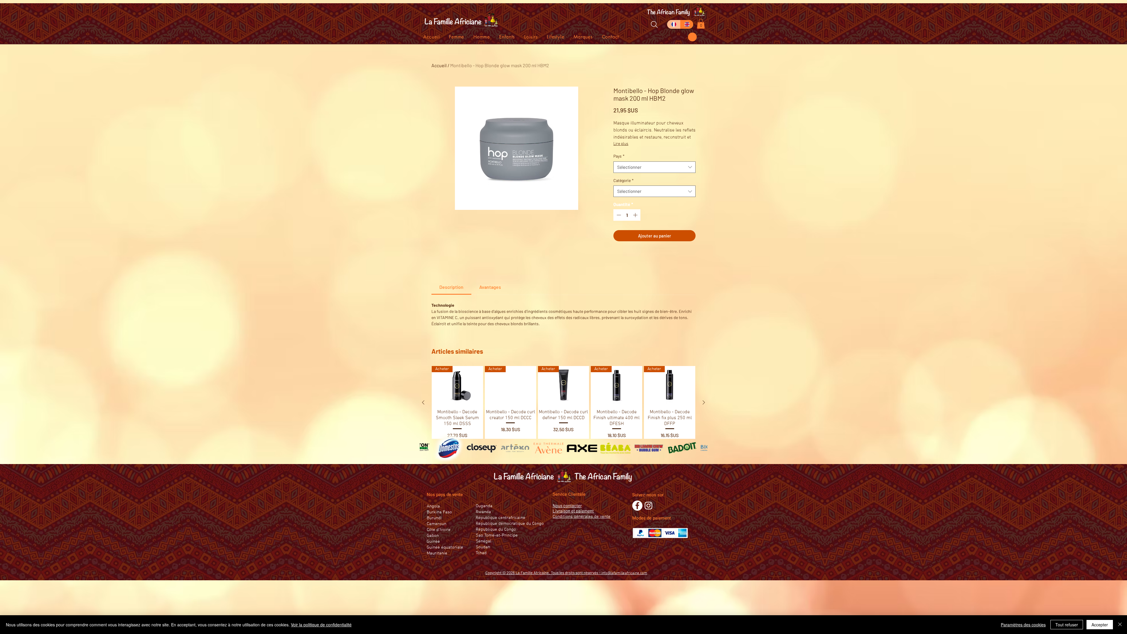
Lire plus (620, 143)
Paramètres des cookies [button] (1023, 625)
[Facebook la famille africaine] (637, 505)
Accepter (1099, 625)
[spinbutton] (627, 215)
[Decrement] (618, 215)
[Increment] (636, 215)
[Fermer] (1119, 624)
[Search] (654, 24)
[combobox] (654, 167)
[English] (686, 24)
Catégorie (623, 180)
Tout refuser (1066, 625)
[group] (563, 402)
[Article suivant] (703, 402)
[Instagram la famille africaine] (648, 505)
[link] (451, 287)
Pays (619, 156)
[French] (673, 24)
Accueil (439, 65)
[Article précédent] (423, 402)
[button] (692, 37)
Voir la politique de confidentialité (321, 625)
